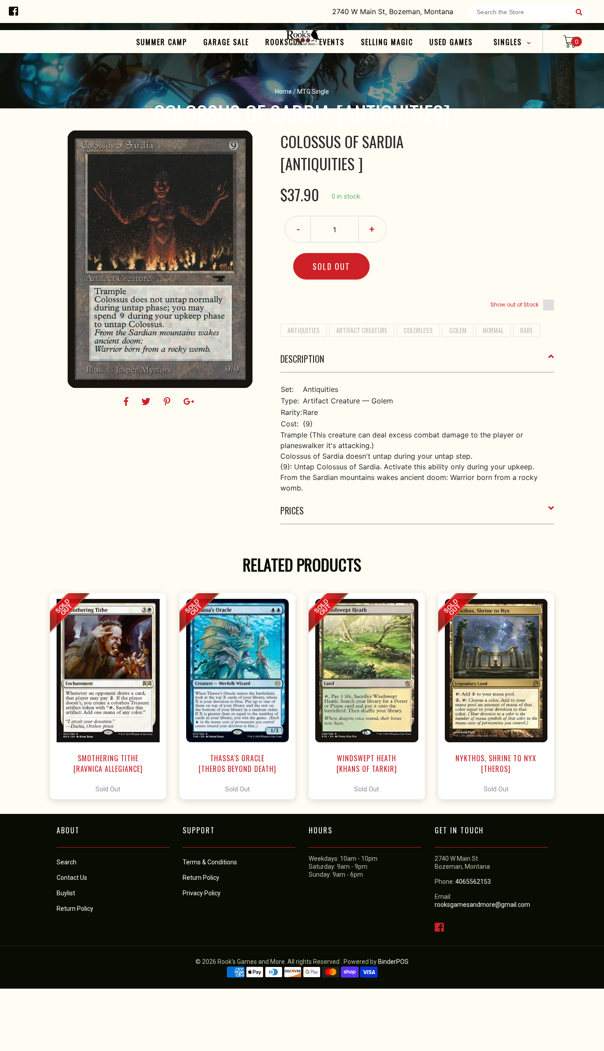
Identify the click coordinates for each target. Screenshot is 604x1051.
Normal (493, 330)
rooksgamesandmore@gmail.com (482, 904)
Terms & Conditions (210, 862)
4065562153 (473, 881)
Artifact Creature (361, 330)
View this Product (112, 696)
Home (283, 91)
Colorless (418, 330)
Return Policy (201, 877)
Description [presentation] (302, 358)
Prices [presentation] (292, 510)
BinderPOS (393, 961)
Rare (526, 330)
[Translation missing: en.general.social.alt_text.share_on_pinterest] (168, 401)
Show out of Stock (514, 304)
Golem (457, 330)
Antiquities (303, 330)
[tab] (417, 362)
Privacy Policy (202, 893)
